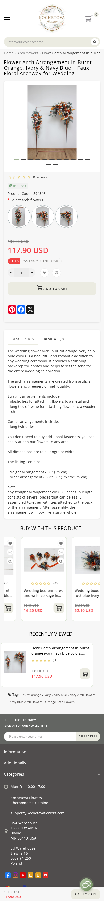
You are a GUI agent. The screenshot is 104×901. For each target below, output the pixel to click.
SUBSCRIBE (88, 736)
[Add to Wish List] (44, 543)
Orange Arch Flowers (60, 702)
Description (23, 338)
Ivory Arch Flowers (82, 695)
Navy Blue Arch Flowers (25, 702)
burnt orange (32, 695)
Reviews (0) (54, 338)
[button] (16, 159)
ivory (47, 695)
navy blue (60, 695)
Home (9, 53)
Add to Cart (85, 894)
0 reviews (39, 177)
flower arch (40, 351)
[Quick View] (44, 561)
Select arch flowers (27, 199)
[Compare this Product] (44, 552)
